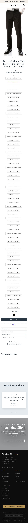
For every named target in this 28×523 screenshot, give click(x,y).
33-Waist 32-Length (13, 159)
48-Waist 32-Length (13, 287)
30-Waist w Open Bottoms (14, 93)
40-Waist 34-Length (13, 229)
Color (14, 311)
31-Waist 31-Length (14, 120)
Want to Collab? (20, 481)
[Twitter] (10, 467)
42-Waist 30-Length (13, 237)
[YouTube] (7, 467)
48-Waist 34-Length (13, 291)
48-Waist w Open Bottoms (14, 280)
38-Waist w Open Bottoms (14, 206)
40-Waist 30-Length (13, 221)
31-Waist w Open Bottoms (14, 113)
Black (13, 314)
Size (14, 75)
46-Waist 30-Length (13, 268)
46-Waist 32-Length (13, 272)
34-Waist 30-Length (13, 171)
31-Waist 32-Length (14, 124)
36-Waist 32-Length (13, 198)
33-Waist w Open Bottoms (14, 151)
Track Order (5, 476)
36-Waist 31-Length (14, 194)
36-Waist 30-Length (13, 190)
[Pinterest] (12, 467)
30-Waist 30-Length (13, 97)
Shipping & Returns (8, 337)
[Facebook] (5, 467)
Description (5, 328)
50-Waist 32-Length (13, 303)
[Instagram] (2, 467)
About (17, 476)
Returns (4, 479)
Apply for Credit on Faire (14, 506)
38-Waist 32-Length (13, 210)
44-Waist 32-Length (13, 256)
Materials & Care (7, 331)
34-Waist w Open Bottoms (14, 167)
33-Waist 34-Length (14, 163)
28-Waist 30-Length (13, 82)
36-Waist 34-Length (13, 202)
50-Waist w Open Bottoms (14, 295)
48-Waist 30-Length (13, 283)
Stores (17, 479)
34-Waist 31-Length (14, 175)
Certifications (6, 334)
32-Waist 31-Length (14, 140)
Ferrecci (10, 454)
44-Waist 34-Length (14, 260)
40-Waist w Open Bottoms (14, 217)
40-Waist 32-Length (13, 225)
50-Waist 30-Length (13, 299)
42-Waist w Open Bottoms (14, 233)
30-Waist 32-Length (13, 105)
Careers (17, 473)
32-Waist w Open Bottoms (14, 136)
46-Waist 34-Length (13, 276)
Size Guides (5, 493)
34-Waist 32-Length (13, 179)
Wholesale (5, 481)
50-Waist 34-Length (13, 307)
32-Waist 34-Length (13, 148)
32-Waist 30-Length (13, 132)
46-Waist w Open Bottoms (14, 264)
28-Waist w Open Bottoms (14, 78)
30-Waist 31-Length (13, 101)
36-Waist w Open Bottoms (14, 186)
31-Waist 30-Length (13, 117)
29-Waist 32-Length (13, 89)
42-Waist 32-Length (13, 241)
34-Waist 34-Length (14, 183)
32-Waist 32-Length (13, 144)
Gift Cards (5, 495)
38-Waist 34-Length (13, 214)
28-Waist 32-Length (13, 86)
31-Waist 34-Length (14, 128)
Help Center (5, 473)
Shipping (8, 72)
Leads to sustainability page (14, 441)
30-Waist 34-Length (13, 109)
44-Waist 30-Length (13, 252)
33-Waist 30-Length (13, 155)
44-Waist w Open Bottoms (14, 248)
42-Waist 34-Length (13, 245)
